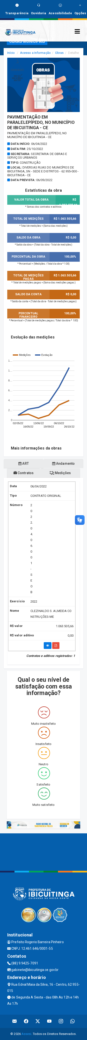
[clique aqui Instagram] (61, 1021)
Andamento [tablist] (65, 463)
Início (11, 53)
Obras (59, 53)
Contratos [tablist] (25, 473)
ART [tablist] (25, 463)
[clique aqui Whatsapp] (72, 1021)
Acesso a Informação (35, 53)
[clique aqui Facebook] (26, 1021)
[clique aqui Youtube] (49, 1021)
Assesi (26, 1034)
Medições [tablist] (62, 473)
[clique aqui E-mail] (14, 1021)
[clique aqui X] (38, 1021)
